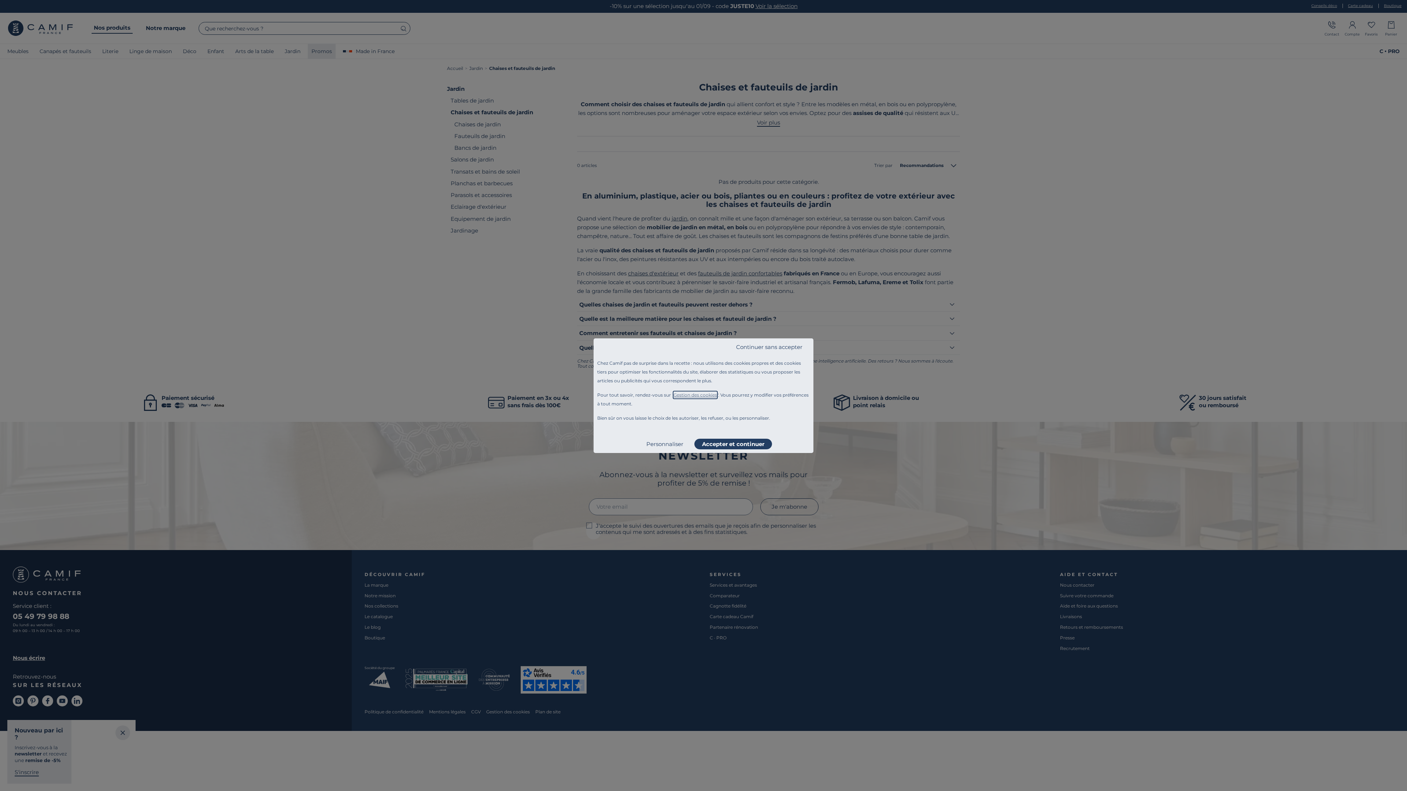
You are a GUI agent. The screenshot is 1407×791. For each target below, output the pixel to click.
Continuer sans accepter (769, 346)
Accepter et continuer (733, 444)
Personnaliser (664, 444)
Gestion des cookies (695, 395)
